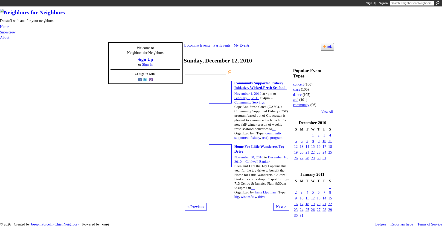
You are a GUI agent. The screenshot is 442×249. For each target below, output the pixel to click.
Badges (380, 224)
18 (330, 146)
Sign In (383, 3)
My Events (242, 45)
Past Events (221, 45)
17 (324, 146)
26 (296, 158)
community (273, 133)
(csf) (265, 137)
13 (301, 146)
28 (307, 158)
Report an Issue (401, 224)
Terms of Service (429, 224)
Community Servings (249, 102)
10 (324, 141)
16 (318, 146)
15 (313, 146)
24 (324, 152)
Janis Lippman (265, 192)
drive (261, 197)
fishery (255, 137)
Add (329, 46)
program (276, 137)
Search (437, 3)
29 (313, 158)
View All (327, 111)
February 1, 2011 (246, 98)
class (296, 89)
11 (330, 141)
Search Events (230, 72)
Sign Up (371, 3)
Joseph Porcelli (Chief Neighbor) (55, 224)
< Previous (195, 207)
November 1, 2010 (248, 93)
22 (313, 152)
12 (296, 146)
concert (298, 84)
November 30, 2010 (248, 157)
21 (307, 152)
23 (318, 152)
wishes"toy (248, 197)
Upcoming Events (197, 45)
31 (324, 158)
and (295, 100)
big (236, 197)
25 (330, 152)
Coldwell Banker (257, 161)
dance (297, 95)
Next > (281, 207)
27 (301, 158)
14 (307, 146)
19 (296, 152)
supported (241, 137)
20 (301, 152)
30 (318, 158)
